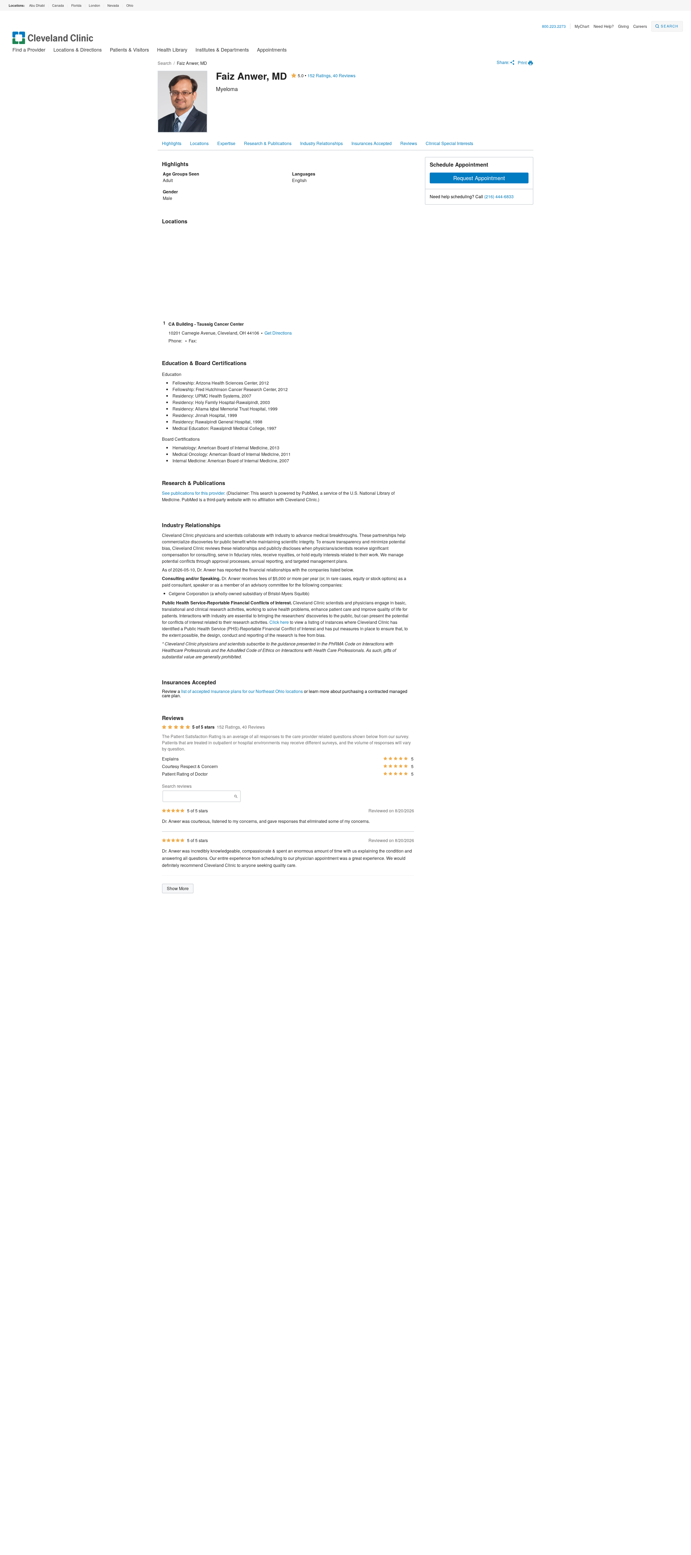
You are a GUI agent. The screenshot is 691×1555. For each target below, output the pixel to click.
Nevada (113, 5)
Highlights (171, 143)
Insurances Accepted (371, 143)
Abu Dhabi (37, 5)
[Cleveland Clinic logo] (52, 40)
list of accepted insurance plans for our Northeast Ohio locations (242, 691)
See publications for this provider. (193, 493)
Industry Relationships (321, 143)
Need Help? (604, 26)
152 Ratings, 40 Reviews (331, 75)
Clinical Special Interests (449, 143)
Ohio (129, 5)
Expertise (226, 143)
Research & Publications (268, 143)
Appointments (272, 49)
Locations (199, 143)
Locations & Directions (77, 49)
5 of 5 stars (203, 727)
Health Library (172, 49)
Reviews (408, 143)
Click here (279, 622)
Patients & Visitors (129, 49)
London (94, 5)
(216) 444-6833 (499, 197)
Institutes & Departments (222, 49)
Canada (58, 5)
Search (669, 26)
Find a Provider (28, 49)
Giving (623, 26)
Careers (640, 26)
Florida (76, 5)
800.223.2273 (554, 26)
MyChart (582, 26)
